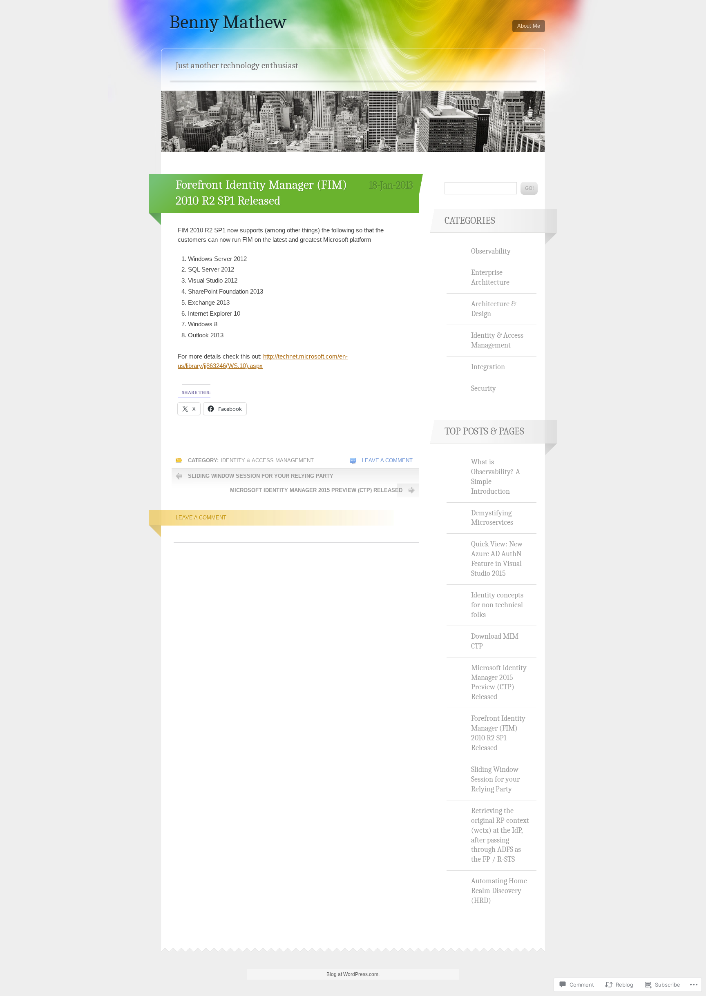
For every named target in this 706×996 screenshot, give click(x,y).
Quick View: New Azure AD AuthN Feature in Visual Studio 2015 (497, 558)
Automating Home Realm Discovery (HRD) (499, 890)
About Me (528, 26)
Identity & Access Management (267, 460)
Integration (488, 366)
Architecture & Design (493, 308)
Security (483, 388)
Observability (491, 251)
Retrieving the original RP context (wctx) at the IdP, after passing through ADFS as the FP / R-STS (500, 835)
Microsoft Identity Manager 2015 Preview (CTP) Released (316, 490)
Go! (529, 188)
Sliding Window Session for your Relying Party (260, 476)
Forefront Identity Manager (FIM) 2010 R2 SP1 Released (498, 733)
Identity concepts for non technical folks (497, 604)
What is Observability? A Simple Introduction (495, 476)
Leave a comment (387, 460)
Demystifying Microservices (492, 517)
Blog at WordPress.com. (353, 974)
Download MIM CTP (494, 641)
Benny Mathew (227, 22)
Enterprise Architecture (490, 277)
